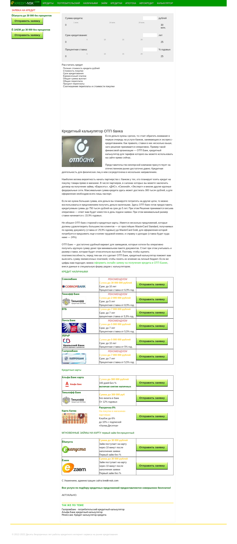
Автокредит (146, 3)
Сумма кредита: (74, 18)
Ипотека (130, 3)
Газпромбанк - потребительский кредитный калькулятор (93, 509)
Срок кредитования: (76, 35)
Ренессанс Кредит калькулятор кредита (84, 514)
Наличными (90, 3)
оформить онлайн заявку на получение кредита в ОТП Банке (130, 262)
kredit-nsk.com (110, 480)
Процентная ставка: (76, 49)
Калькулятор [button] (165, 3)
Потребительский (68, 3)
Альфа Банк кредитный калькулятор (82, 512)
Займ (104, 3)
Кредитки (116, 3)
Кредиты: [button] (48, 3)
